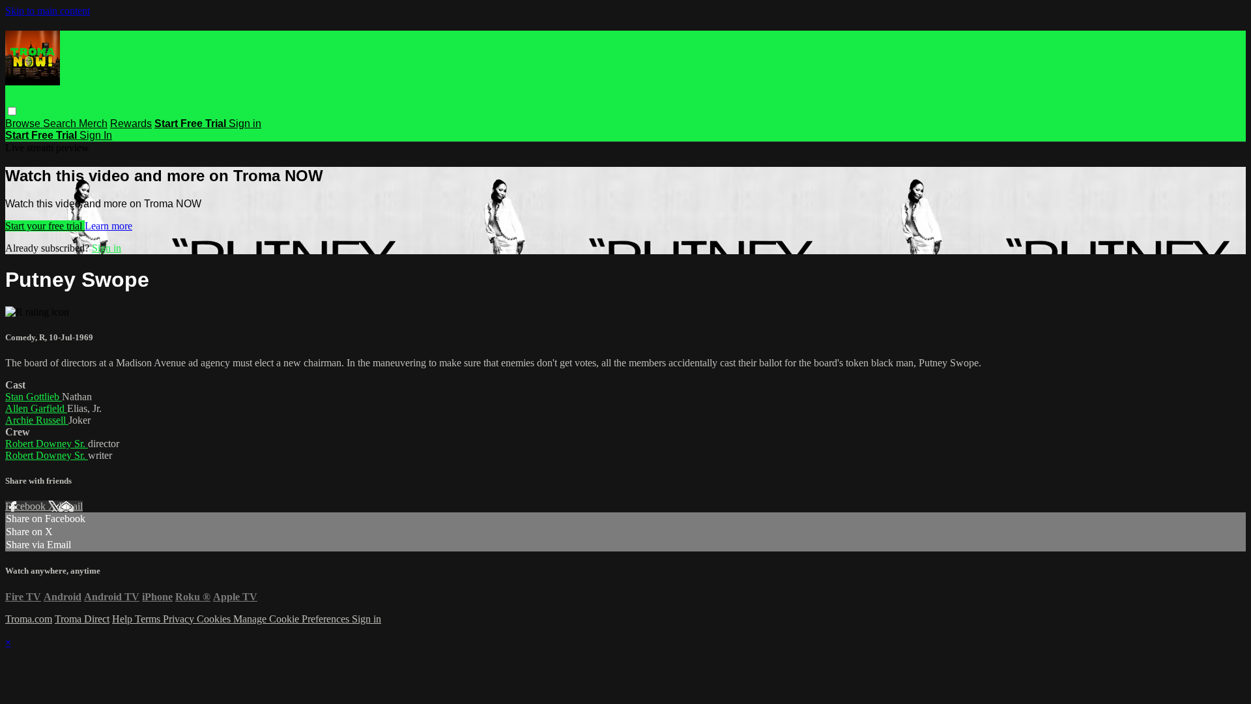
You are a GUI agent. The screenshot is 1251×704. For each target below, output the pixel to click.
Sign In (95, 135)
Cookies (215, 618)
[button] (12, 111)
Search (61, 123)
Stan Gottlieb (33, 396)
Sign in (245, 123)
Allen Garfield (36, 408)
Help (123, 618)
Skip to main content (47, 10)
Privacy (180, 618)
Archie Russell (36, 420)
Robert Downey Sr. (46, 443)
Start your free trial (45, 225)
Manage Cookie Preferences (292, 618)
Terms (149, 618)
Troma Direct (82, 618)
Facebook (26, 506)
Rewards (131, 123)
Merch (93, 123)
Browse (24, 123)
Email (71, 506)
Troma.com (28, 618)
